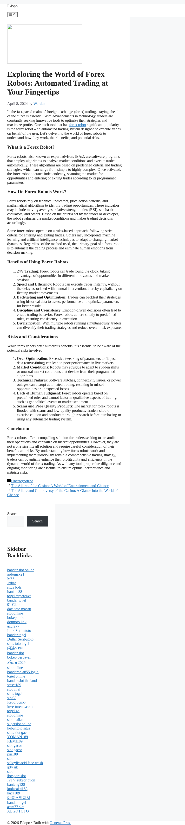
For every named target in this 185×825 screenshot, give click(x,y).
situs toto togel (18, 643)
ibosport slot (16, 776)
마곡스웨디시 (18, 798)
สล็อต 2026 (16, 662)
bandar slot (15, 653)
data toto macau (19, 609)
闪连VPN (15, 648)
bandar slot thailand (22, 681)
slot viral (13, 689)
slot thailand (16, 719)
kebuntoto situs (18, 728)
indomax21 (15, 574)
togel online (16, 676)
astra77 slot (15, 807)
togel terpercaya (19, 596)
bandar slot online (20, 570)
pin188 (12, 754)
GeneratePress (60, 823)
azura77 (13, 626)
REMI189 (15, 741)
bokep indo (15, 618)
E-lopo (12, 6)
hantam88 (14, 592)
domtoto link (16, 622)
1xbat (11, 583)
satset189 (14, 685)
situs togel (14, 694)
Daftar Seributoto (20, 639)
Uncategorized (22, 481)
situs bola (14, 587)
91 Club (13, 605)
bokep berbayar (19, 657)
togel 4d (13, 711)
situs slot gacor (18, 732)
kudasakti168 (17, 789)
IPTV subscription (21, 780)
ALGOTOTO (18, 811)
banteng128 (16, 784)
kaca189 (13, 793)
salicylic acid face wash (25, 763)
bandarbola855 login (23, 672)
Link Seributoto (19, 630)
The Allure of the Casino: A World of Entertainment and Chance (60, 486)
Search (12, 514)
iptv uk (12, 767)
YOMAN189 (17, 737)
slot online (15, 613)
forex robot (77, 125)
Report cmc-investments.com (20, 704)
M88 (10, 579)
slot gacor (14, 745)
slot (10, 758)
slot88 (11, 698)
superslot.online (19, 724)
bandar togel (16, 600)
